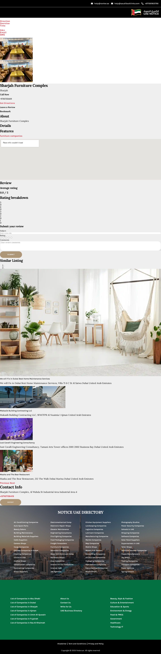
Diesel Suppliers (21, 572)
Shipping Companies (130, 533)
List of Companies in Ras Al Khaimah (27, 623)
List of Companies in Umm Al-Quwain (28, 614)
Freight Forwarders (59, 543)
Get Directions (7, 103)
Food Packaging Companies (62, 540)
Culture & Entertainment (122, 602)
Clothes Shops (20, 561)
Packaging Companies (95, 561)
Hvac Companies (58, 561)
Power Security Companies (132, 526)
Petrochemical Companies (96, 568)
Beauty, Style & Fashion (121, 598)
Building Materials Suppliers (26, 536)
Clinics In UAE (20, 557)
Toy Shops (125, 557)
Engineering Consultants (61, 533)
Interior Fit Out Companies (62, 565)
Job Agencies (56, 572)
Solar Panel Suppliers (130, 540)
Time (2, 25)
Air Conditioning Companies (26, 522)
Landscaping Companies (96, 526)
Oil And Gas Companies (95, 557)
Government (116, 619)
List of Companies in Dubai (23, 602)
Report (10, 502)
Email (3, 32)
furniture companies (11, 136)
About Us (64, 598)
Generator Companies (60, 550)
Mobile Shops (91, 547)
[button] (5, 483)
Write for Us (65, 606)
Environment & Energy (121, 610)
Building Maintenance (23, 533)
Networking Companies (95, 554)
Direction (5, 21)
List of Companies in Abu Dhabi (25, 598)
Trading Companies (129, 561)
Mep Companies (92, 543)
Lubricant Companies (95, 533)
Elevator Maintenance (60, 529)
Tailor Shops (126, 547)
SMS (2, 34)
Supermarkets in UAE (130, 543)
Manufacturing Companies (97, 536)
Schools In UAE (127, 529)
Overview (5, 23)
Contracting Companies (24, 568)
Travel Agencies (127, 568)
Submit (11, 254)
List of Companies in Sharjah (24, 606)
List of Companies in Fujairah (24, 619)
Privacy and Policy (96, 644)
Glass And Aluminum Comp (62, 554)
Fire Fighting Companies (61, 536)
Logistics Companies (94, 529)
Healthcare (115, 623)
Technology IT (116, 627)
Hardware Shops (58, 557)
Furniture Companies (60, 547)
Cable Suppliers (20, 540)
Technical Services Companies (134, 550)
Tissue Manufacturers (130, 554)
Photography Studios (130, 522)
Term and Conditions (77, 644)
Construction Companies (24, 565)
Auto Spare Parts (21, 526)
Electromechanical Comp (61, 522)
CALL (2, 30)
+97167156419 (7, 496)
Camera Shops (20, 543)
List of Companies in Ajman (23, 610)
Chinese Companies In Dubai (26, 550)
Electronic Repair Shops (61, 526)
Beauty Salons (20, 529)
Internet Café (56, 568)
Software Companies (130, 536)
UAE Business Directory (71, 610)
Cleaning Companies (22, 554)
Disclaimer (62, 644)
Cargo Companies (21, 547)
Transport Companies (130, 565)
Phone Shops (91, 572)
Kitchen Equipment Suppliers (98, 522)
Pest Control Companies (96, 565)
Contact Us (65, 602)
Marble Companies (93, 540)
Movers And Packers (94, 550)
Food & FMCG (116, 614)
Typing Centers (127, 572)
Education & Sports (119, 606)
